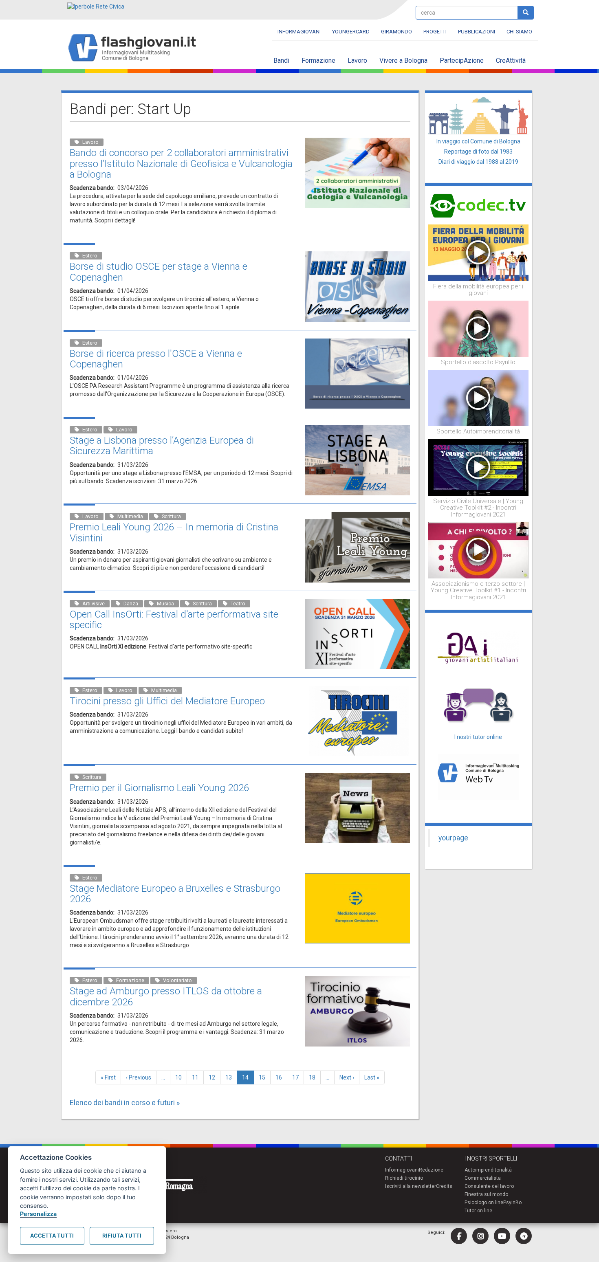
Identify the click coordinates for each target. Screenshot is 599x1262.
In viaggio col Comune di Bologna (478, 141)
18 (315, 1077)
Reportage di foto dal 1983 (478, 151)
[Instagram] (480, 1236)
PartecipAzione (462, 60)
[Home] (135, 48)
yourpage (453, 838)
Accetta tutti (52, 1235)
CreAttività (511, 60)
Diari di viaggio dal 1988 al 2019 (478, 161)
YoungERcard (351, 32)
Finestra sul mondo (486, 1194)
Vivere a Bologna (403, 60)
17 (298, 1077)
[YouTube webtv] (502, 1236)
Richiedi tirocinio (404, 1178)
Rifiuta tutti (121, 1235)
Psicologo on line (484, 1202)
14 (248, 1079)
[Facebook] (459, 1236)
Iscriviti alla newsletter (410, 1186)
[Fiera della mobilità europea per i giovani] (478, 252)
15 (265, 1077)
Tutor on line (478, 1211)
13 (231, 1077)
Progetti (435, 32)
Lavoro (357, 60)
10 (181, 1077)
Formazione (318, 60)
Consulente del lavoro (489, 1186)
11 (198, 1077)
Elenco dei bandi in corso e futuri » (125, 1102)
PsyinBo (512, 1202)
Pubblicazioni (476, 32)
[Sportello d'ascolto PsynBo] (478, 328)
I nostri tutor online (478, 737)
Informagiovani (299, 32)
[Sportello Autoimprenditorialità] (478, 397)
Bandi (281, 60)
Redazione (431, 1170)
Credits (444, 1186)
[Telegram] (523, 1236)
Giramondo (396, 32)
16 (281, 1077)
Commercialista (483, 1178)
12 (214, 1077)
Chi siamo (519, 32)
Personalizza (38, 1213)
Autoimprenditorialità (488, 1170)
